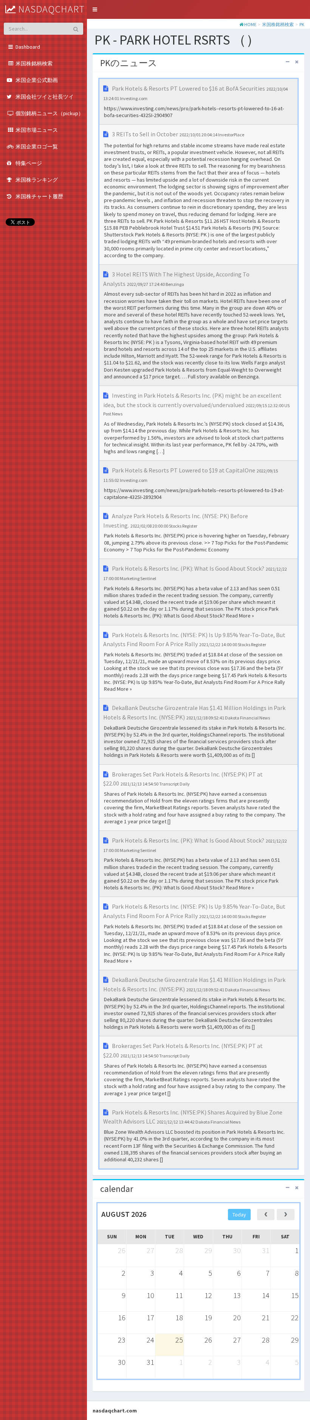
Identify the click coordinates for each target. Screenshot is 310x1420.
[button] (95, 9)
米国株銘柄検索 (278, 24)
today (239, 1214)
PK (301, 24)
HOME (250, 24)
